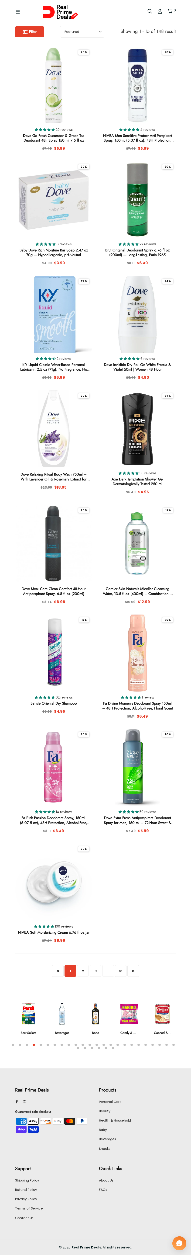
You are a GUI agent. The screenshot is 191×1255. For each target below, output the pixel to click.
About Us (106, 1180)
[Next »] (133, 971)
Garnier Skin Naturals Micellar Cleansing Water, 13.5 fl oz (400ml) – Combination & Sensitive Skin (137, 591)
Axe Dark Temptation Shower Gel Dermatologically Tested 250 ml (138, 482)
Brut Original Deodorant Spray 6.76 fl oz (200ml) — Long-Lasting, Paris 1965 (137, 253)
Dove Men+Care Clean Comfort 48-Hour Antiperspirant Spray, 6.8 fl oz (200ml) (53, 591)
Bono (95, 1032)
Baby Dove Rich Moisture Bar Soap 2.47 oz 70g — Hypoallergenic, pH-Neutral (54, 253)
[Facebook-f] (16, 1101)
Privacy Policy (26, 1199)
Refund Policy (26, 1189)
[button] (45, 129)
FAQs (103, 1189)
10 (121, 971)
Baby (103, 1129)
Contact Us (24, 1218)
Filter (32, 31)
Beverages (62, 1032)
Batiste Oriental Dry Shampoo (54, 703)
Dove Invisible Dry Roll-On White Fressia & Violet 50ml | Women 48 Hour (137, 367)
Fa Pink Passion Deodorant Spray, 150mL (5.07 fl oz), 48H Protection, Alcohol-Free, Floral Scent (53, 820)
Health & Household (115, 1120)
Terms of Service (29, 1208)
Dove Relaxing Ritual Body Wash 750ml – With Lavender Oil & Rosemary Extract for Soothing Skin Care (53, 477)
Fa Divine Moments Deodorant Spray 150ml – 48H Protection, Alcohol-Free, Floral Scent (137, 706)
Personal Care (110, 1101)
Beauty (104, 1111)
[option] (28, 1021)
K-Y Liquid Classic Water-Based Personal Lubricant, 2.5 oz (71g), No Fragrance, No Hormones (53, 367)
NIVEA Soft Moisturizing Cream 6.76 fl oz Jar (53, 932)
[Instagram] (24, 1101)
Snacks (104, 1148)
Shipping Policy (27, 1180)
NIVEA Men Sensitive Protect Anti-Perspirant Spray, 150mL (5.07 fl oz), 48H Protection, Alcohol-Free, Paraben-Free (137, 138)
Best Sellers (28, 1032)
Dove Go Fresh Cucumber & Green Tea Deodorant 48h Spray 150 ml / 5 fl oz (53, 138)
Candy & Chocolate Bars (137, 1032)
